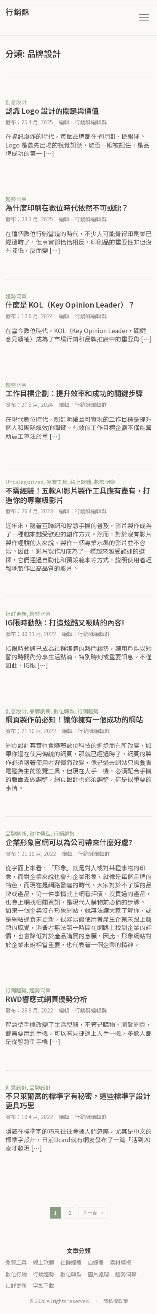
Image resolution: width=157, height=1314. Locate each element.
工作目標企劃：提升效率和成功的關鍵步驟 (74, 393)
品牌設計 (40, 1087)
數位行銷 (16, 1274)
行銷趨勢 (88, 711)
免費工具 (56, 482)
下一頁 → (92, 1212)
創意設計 (16, 102)
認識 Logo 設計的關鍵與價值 (52, 110)
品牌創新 (40, 711)
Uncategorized (24, 482)
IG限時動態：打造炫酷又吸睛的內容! (64, 622)
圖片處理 (98, 1274)
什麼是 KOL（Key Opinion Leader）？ (70, 304)
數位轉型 (64, 711)
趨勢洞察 (16, 199)
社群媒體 (71, 1262)
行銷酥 (17, 11)
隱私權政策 (115, 1300)
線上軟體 (80, 482)
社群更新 (16, 613)
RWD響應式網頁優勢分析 (46, 998)
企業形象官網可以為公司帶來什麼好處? (68, 842)
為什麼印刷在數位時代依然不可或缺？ (66, 207)
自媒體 (96, 1262)
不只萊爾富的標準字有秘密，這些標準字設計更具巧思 (77, 1100)
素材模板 (120, 1262)
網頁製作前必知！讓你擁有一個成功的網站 (74, 719)
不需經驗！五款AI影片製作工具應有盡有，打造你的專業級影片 (77, 495)
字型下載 (43, 1285)
